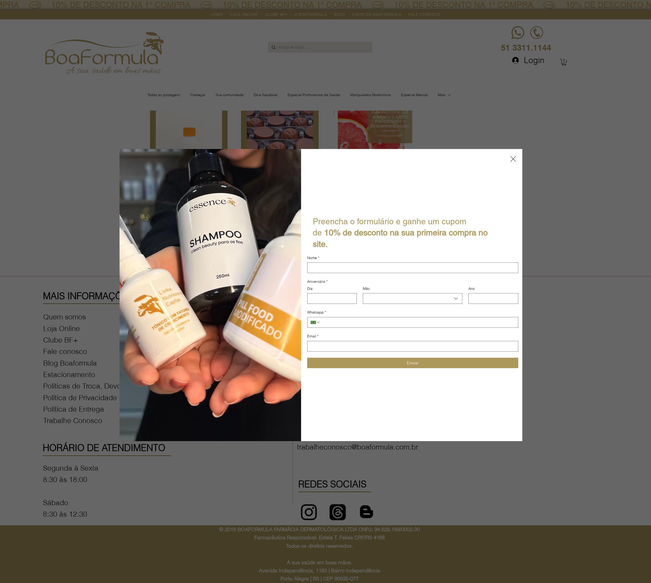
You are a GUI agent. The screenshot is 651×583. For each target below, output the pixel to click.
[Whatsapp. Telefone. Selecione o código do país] (315, 322)
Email (312, 336)
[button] (513, 159)
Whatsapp (316, 312)
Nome (313, 258)
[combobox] (412, 298)
